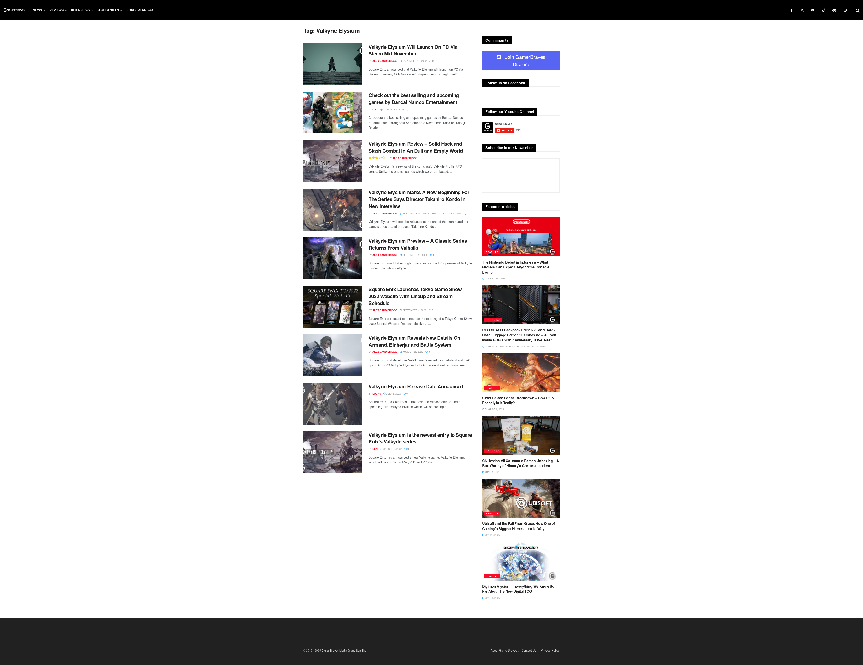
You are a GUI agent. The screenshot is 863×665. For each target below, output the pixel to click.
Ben (375, 448)
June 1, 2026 (492, 472)
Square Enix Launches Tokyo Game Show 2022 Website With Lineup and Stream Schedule (415, 296)
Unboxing (493, 320)
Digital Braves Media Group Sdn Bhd (344, 650)
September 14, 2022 (414, 255)
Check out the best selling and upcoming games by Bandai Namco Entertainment (414, 98)
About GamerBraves (504, 650)
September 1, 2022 (414, 310)
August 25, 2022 (412, 351)
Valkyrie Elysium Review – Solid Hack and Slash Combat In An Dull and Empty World (416, 147)
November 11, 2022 (414, 60)
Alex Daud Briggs (384, 60)
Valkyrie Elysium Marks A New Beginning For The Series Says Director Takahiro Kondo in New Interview (419, 199)
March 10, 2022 (392, 448)
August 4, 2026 (494, 409)
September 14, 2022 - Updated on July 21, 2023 (432, 213)
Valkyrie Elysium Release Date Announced (416, 386)
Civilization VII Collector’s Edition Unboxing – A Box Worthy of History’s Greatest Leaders (520, 463)
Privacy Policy (550, 650)
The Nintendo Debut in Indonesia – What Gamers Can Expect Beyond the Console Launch (515, 267)
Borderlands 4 (139, 10)
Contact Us (529, 650)
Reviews (56, 10)
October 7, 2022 (393, 109)
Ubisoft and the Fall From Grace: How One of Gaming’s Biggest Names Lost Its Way (518, 526)
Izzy (375, 109)
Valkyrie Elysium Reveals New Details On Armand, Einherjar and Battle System (414, 341)
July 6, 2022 (393, 393)
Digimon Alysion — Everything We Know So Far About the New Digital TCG (518, 589)
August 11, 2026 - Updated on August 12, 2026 (514, 346)
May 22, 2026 (492, 534)
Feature (492, 252)
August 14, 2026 (494, 278)
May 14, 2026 (492, 597)
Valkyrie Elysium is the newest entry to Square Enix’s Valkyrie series (420, 438)
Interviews (80, 10)
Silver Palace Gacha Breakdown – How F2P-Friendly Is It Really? (518, 400)
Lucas (376, 393)
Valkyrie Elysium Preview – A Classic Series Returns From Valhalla (418, 244)
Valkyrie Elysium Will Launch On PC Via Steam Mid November (413, 50)
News (37, 10)
